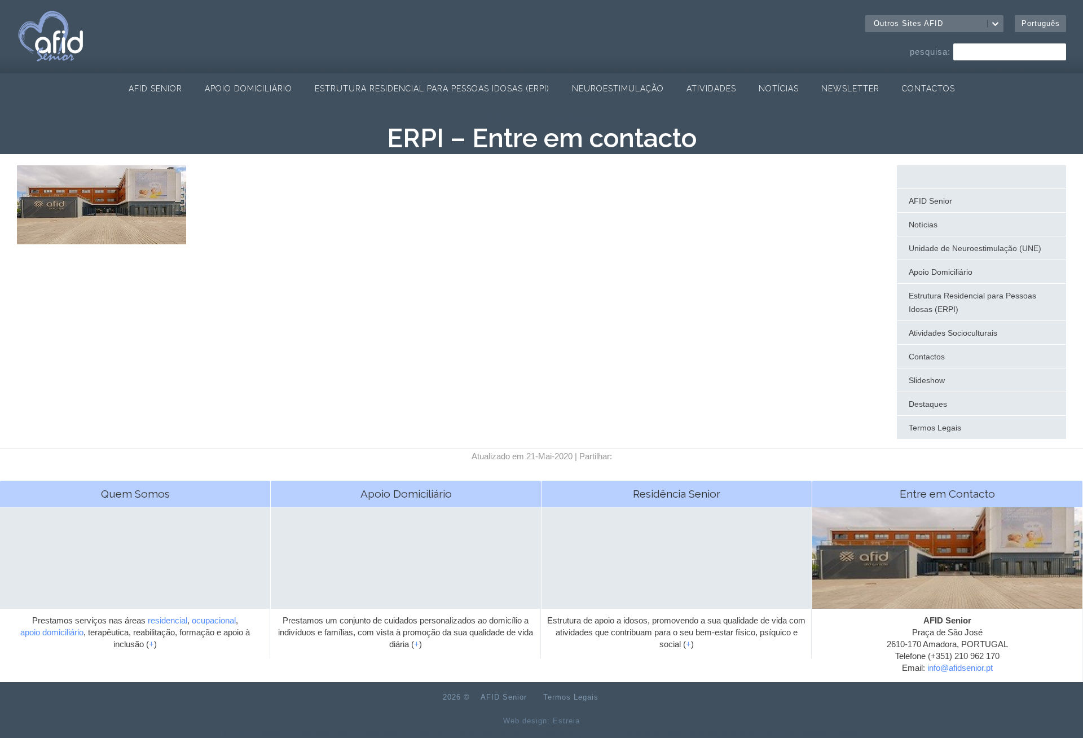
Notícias (779, 88)
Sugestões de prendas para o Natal (626, 734)
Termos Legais (935, 427)
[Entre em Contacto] (947, 583)
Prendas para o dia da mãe (449, 734)
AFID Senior (155, 88)
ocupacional (214, 620)
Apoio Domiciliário (248, 88)
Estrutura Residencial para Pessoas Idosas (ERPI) (432, 88)
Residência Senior (676, 493)
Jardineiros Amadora (531, 734)
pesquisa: (930, 51)
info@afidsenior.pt (960, 668)
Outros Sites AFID (908, 23)
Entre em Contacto (947, 493)
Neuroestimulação (618, 88)
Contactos (928, 88)
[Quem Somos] (135, 583)
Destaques (573, 117)
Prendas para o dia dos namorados (343, 734)
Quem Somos (135, 493)
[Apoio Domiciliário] (406, 583)
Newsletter (850, 88)
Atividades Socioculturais (953, 332)
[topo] (625, 697)
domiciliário (62, 632)
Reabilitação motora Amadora (736, 734)
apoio (30, 632)
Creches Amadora (253, 734)
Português (1041, 23)
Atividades (711, 88)
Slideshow (927, 380)
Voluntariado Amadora (824, 734)
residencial (167, 620)
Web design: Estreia (541, 721)
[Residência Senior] (677, 583)
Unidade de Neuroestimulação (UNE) (975, 248)
